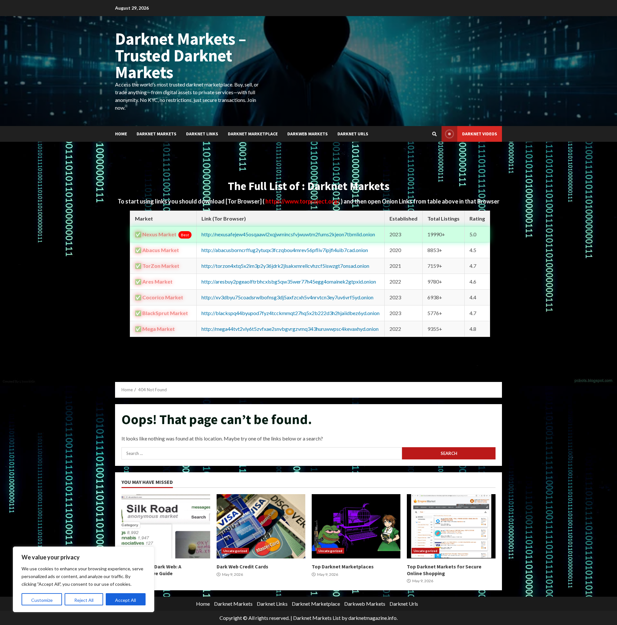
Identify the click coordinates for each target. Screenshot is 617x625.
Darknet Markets (156, 134)
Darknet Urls (352, 134)
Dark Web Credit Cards (261, 526)
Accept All (125, 600)
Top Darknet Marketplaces (356, 526)
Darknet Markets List (317, 618)
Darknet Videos (479, 134)
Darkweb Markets (307, 134)
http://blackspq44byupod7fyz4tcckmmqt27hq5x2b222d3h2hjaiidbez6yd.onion (290, 313)
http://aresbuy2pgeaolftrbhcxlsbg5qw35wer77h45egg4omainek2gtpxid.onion (288, 281)
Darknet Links (202, 134)
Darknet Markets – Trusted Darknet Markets (180, 55)
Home (121, 134)
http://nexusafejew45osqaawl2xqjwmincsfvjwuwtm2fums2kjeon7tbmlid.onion (288, 234)
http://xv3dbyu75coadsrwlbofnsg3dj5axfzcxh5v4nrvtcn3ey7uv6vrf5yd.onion (287, 297)
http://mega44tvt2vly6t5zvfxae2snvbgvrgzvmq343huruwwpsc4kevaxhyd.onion (290, 329)
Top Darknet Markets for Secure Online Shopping (451, 526)
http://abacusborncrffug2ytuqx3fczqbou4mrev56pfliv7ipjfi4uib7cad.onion (284, 250)
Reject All (84, 600)
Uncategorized (235, 551)
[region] (83, 579)
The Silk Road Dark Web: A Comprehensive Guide (165, 526)
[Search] (434, 134)
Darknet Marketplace (253, 134)
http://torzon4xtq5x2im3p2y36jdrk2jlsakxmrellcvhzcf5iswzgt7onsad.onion (285, 266)
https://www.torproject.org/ (303, 201)
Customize (42, 600)
